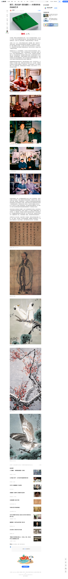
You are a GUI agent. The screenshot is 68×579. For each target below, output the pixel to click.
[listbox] (25, 504)
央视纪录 (11, 474)
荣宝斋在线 (11, 496)
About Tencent (14, 572)
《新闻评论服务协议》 (22, 544)
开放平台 (24, 572)
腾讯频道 (38, 572)
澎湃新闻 (11, 533)
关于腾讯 (11, 572)
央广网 (11, 489)
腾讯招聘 (29, 572)
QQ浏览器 (35, 572)
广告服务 (27, 572)
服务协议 (18, 572)
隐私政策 (21, 572)
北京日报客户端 (12, 511)
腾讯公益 (32, 572)
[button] (55, 8)
